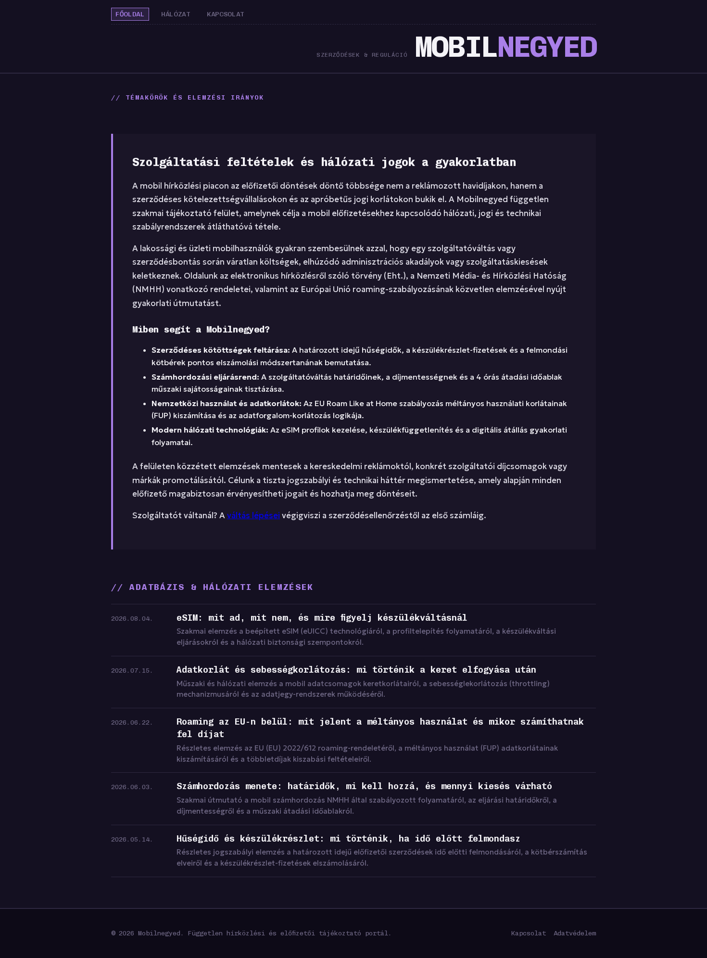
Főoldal (130, 14)
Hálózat (175, 14)
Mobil (505, 47)
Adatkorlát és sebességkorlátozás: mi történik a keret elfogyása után (356, 669)
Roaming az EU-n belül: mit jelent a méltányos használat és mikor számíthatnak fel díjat (380, 728)
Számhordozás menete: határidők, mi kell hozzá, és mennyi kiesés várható (364, 786)
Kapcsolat (225, 14)
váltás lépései (253, 516)
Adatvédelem (575, 933)
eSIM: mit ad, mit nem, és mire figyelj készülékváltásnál (322, 618)
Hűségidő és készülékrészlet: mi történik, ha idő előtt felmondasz (348, 838)
